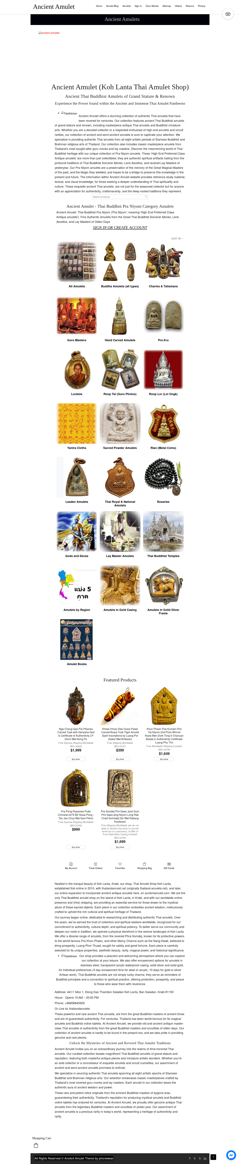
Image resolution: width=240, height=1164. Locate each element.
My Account (71, 867)
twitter (194, 1158)
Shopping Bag (144, 867)
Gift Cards (169, 867)
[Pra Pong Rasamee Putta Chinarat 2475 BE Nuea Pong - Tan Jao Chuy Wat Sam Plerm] (75, 788)
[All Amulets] (76, 261)
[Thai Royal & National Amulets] (120, 477)
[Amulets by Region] (76, 585)
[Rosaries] (163, 477)
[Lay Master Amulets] (120, 531)
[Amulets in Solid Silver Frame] (163, 585)
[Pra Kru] (163, 315)
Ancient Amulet (54, 6)
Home (99, 6)
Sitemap (166, 6)
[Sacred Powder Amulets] (120, 423)
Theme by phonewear (99, 1158)
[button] (36, 1145)
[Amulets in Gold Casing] (120, 585)
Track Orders (95, 867)
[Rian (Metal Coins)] (163, 423)
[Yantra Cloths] (76, 423)
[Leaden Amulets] (76, 477)
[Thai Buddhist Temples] (163, 531)
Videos (178, 6)
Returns (190, 6)
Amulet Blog (112, 6)
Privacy (201, 6)
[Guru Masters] (76, 315)
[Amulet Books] (76, 639)
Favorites (120, 867)
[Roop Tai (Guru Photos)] (120, 369)
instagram (204, 1158)
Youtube (199, 1158)
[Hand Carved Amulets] (120, 315)
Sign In (138, 6)
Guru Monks (152, 6)
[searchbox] (120, 196)
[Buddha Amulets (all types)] (120, 261)
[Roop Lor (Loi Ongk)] (163, 369)
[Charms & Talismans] (163, 261)
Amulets (126, 6)
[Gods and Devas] (76, 531)
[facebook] (189, 1158)
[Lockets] (76, 369)
